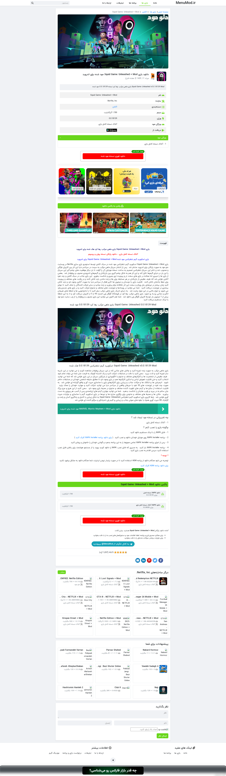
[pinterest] (149, 560)
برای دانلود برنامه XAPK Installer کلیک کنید (94, 437)
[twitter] (155, 560)
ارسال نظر (162, 736)
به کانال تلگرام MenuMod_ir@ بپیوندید (111, 544)
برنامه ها (132, 3)
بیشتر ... (62, 572)
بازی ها (145, 3)
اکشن (144, 11)
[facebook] (160, 560)
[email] (137, 560)
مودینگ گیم (54, 753)
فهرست (163, 243)
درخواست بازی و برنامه (72, 753)
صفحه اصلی (163, 11)
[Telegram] (113, 760)
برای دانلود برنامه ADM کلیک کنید (154, 465)
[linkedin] (143, 560)
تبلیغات (120, 3)
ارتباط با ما (106, 3)
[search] (32, 3)
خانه (155, 3)
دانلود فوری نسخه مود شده (113, 156)
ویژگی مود (161, 137)
